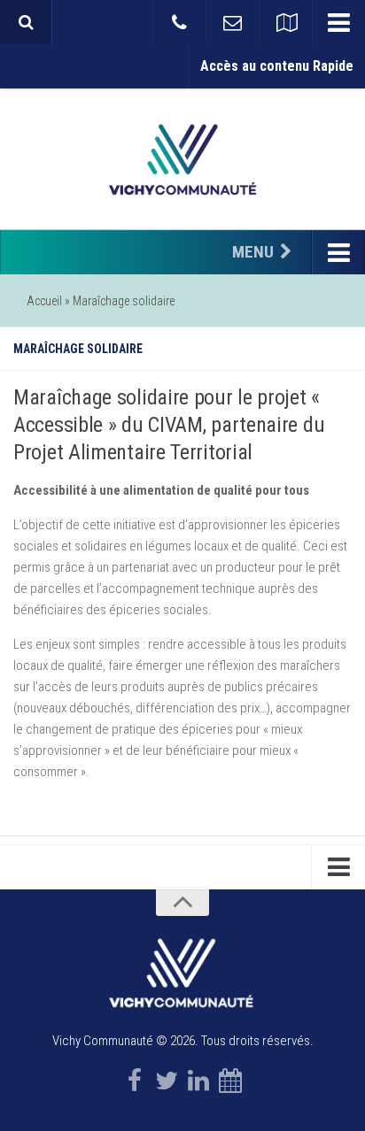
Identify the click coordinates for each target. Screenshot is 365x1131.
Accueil (44, 301)
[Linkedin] (198, 1080)
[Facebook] (134, 1080)
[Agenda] (230, 1080)
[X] (166, 1080)
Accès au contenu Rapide (276, 66)
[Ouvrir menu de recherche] (25, 22)
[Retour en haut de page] (182, 902)
